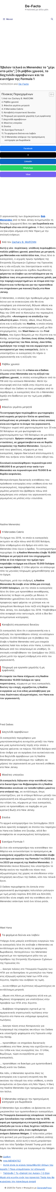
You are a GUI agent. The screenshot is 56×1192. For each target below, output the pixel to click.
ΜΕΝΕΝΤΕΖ (14, 1160)
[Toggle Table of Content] (50, 94)
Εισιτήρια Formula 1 (14, 130)
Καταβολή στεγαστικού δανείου (19, 112)
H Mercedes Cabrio (13, 109)
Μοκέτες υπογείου (13, 123)
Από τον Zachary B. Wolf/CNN (18, 98)
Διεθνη (7, 1156)
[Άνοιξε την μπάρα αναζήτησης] (52, 19)
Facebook (28, 148)
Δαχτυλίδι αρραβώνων (14, 119)
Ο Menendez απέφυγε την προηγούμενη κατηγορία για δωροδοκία (25, 139)
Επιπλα (7, 126)
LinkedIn (28, 161)
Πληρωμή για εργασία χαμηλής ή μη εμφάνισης (27, 116)
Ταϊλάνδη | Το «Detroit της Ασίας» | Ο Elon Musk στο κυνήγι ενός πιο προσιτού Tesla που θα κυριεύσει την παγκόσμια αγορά (27, 1177)
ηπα (5, 1160)
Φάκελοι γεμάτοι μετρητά (16, 105)
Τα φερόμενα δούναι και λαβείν (20, 133)
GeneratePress (44, 1187)
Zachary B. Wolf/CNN (24, 242)
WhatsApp (28, 168)
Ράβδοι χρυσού (11, 102)
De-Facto (33, 6)
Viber (28, 174)
